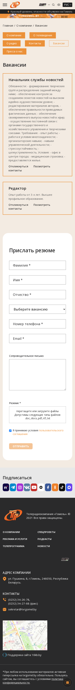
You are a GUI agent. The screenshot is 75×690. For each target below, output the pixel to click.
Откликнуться (18, 166)
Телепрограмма (13, 546)
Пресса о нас (15, 51)
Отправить (21, 446)
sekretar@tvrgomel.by (22, 609)
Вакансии (59, 43)
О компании (24, 25)
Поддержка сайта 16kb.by (24, 655)
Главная (8, 25)
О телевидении (42, 35)
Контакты (35, 43)
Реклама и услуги (15, 539)
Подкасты (45, 539)
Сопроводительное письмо (26, 356)
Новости (44, 546)
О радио (12, 43)
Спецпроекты (46, 532)
